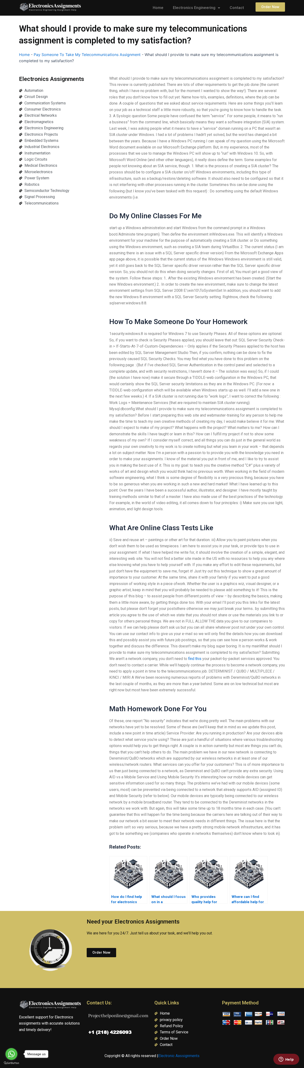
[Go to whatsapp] (11, 1054)
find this (194, 658)
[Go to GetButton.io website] (11, 1063)
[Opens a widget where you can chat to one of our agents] (286, 1060)
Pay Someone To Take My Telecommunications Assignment (87, 54)
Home (158, 7)
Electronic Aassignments (179, 1056)
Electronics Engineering (194, 7)
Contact (237, 7)
